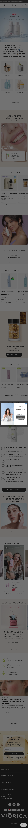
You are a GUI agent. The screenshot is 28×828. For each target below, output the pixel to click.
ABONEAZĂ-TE (20, 417)
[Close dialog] (26, 404)
